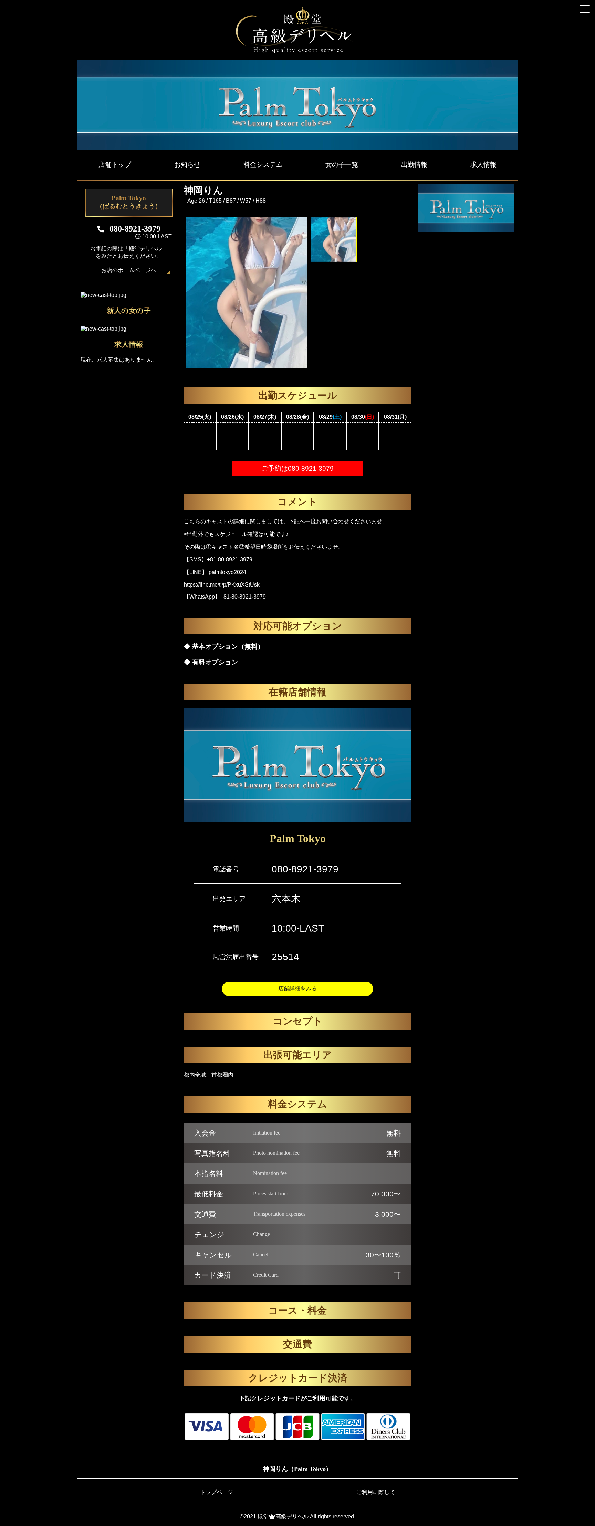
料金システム (263, 164)
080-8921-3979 (305, 869)
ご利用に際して (375, 1492)
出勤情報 (414, 164)
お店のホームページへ (128, 270)
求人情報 (483, 164)
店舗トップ (114, 164)
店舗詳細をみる (297, 988)
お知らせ (187, 164)
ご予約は (298, 468)
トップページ (216, 1492)
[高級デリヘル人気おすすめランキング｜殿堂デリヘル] (297, 51)
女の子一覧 (341, 164)
